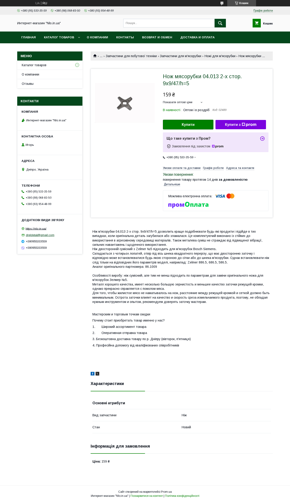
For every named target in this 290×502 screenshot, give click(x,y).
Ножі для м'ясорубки (220, 56)
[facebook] (92, 374)
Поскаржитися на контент (146, 495)
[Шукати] (220, 23)
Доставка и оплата (197, 37)
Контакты (125, 37)
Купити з (233, 125)
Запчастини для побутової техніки (131, 56)
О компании (97, 37)
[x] (97, 374)
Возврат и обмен (157, 37)
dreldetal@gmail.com (40, 235)
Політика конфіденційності (182, 495)
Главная (28, 37)
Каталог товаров (59, 37)
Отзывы (28, 83)
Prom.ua (166, 491)
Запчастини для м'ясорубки (180, 56)
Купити (188, 125)
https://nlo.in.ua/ (36, 228)
